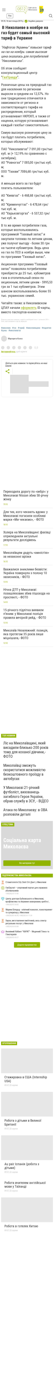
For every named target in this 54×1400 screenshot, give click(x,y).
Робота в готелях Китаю (21, 1226)
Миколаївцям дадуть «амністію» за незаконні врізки (26, 554)
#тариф (21, 328)
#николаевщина (33, 328)
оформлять (29, 308)
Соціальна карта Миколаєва (22, 843)
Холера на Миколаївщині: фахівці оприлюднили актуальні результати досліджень (27, 536)
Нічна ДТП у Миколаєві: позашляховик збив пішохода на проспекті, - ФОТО (26, 593)
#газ (14, 328)
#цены (4, 330)
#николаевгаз (15, 330)
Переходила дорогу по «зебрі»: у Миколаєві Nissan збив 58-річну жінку (25, 495)
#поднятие (46, 328)
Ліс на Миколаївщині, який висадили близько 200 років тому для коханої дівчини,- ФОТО (25, 750)
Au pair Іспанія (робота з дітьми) (21, 1166)
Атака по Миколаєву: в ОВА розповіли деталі (25, 812)
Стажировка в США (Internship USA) (25, 1079)
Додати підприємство (27, 944)
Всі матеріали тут (27, 863)
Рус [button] (10, 15)
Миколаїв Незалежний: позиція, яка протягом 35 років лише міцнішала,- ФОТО (25, 634)
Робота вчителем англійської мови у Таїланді (25, 1185)
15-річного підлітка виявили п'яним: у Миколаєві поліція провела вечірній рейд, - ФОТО (24, 614)
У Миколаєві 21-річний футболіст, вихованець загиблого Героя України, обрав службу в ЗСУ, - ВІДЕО (25, 794)
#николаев (6, 328)
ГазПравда (9, 77)
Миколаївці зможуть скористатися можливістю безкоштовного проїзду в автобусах (24, 772)
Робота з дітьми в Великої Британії (22, 1122)
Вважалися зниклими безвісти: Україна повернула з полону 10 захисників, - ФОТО (25, 573)
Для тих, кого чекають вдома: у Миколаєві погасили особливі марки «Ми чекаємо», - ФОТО (25, 515)
